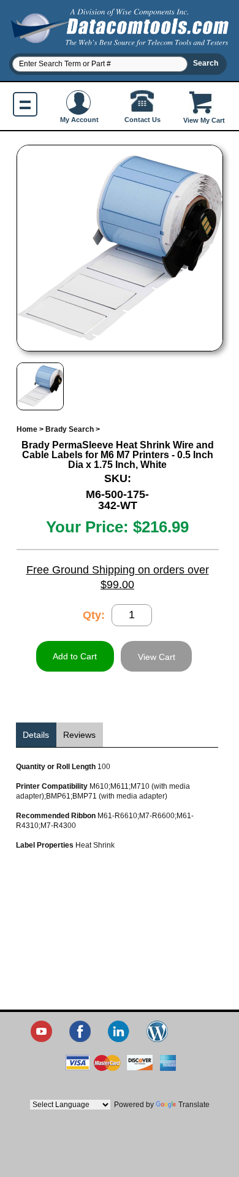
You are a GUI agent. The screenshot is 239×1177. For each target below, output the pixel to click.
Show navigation (25, 104)
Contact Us (142, 119)
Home (27, 429)
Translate (194, 1104)
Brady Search (69, 429)
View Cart (156, 657)
